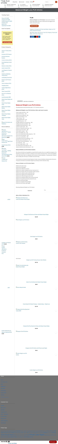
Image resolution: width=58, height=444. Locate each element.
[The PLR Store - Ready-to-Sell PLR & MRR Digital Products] (6, 2)
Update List (3, 386)
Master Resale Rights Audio (6, 103)
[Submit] (56, 2)
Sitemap (2, 394)
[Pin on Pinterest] (37, 37)
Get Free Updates (7, 42)
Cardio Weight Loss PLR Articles (36, 370)
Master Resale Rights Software (6, 111)
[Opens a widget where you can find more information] (53, 442)
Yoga (32, 436)
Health (12, 432)
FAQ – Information (4, 414)
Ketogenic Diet (5, 22)
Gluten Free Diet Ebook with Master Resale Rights (36, 282)
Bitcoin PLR (4, 24)
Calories (35, 32)
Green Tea (45, 32)
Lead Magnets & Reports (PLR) (7, 71)
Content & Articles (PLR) (6, 60)
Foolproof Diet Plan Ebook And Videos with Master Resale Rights (36, 326)
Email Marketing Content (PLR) (7, 63)
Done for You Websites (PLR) (6, 94)
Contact (2, 405)
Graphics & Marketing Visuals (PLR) (6, 74)
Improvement (35, 432)
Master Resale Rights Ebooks (6, 107)
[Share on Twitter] (33, 37)
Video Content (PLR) (6, 91)
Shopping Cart (4, 412)
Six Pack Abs (35, 33)
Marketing (53, 432)
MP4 (29, 434)
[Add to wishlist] (57, 17)
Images (32, 432)
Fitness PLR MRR (5, 18)
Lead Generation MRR (6, 97)
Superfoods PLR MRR (6, 25)
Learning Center (4, 381)
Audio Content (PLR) (6, 68)
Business (18, 431)
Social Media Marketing (6, 436)
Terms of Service (4, 420)
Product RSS (3, 392)
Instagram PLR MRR (6, 19)
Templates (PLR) (5, 85)
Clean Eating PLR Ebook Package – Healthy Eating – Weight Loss (36, 304)
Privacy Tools (3, 418)
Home (29, 432)
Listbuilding (45, 432)
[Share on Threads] (35, 37)
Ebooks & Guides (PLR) (6, 65)
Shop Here (15, 1)
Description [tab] (20, 101)
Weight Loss (40, 33)
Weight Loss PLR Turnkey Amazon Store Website (36, 259)
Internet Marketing (40, 432)
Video (25, 436)
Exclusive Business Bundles (6, 57)
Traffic (21, 436)
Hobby (27, 432)
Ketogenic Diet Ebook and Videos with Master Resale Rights (36, 214)
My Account (21, 1)
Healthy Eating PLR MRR (7, 21)
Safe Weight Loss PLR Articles (36, 236)
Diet (38, 32)
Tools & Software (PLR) (6, 83)
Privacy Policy (4, 416)
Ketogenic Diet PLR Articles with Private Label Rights (36, 348)
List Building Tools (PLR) (7, 77)
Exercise (41, 32)
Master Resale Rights (7, 435)
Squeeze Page (14, 436)
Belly (33, 32)
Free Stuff (3, 388)
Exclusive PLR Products (6, 54)
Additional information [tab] (28, 101)
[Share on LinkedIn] (39, 37)
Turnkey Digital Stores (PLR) (6, 88)
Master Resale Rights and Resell (7, 100)
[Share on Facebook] (31, 37)
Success (18, 436)
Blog (2, 384)
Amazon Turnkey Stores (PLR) (6, 51)
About (2, 379)
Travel (23, 436)
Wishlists (2, 409)
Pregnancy (50, 32)
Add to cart (34, 25)
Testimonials (3, 390)
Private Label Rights (37, 435)
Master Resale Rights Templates (6, 114)
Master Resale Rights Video (6, 118)
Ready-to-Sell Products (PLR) (6, 80)
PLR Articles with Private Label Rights (41, 29)
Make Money (49, 432)
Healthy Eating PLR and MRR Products (20, 432)
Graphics (9, 432)
